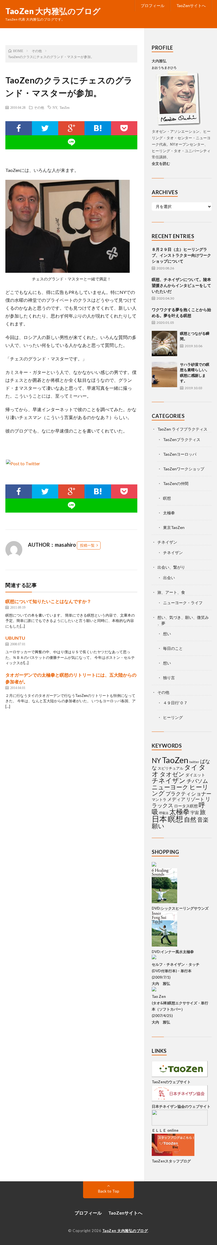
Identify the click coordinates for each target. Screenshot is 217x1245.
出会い (169, 577)
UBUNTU (15, 638)
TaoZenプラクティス (181, 439)
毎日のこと (173, 648)
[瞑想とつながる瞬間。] (164, 343)
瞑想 (167, 498)
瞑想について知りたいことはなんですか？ (48, 601)
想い (167, 633)
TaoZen (65, 107)
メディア (176, 799)
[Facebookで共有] (18, 128)
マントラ (159, 799)
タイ (191, 767)
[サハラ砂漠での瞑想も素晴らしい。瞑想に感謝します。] (164, 374)
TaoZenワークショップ (183, 468)
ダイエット (195, 774)
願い (158, 826)
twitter (194, 762)
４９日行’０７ (175, 702)
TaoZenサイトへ (191, 5)
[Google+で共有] (71, 128)
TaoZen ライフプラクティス (182, 429)
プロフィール (152, 5)
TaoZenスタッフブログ (171, 1161)
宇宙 (194, 812)
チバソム (197, 780)
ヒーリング (173, 717)
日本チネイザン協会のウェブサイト (181, 1106)
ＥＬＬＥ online (165, 1130)
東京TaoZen (174, 527)
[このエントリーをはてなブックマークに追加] (97, 128)
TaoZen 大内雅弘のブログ (53, 11)
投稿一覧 (87, 545)
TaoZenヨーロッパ (179, 454)
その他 (39, 107)
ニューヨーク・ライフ (183, 602)
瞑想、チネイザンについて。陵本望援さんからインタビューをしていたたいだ (181, 285)
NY (55, 107)
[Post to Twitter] (22, 463)
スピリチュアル (170, 768)
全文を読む (161, 163)
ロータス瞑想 (186, 805)
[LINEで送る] (71, 142)
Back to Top (108, 1191)
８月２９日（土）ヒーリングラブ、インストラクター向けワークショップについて (181, 255)
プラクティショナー (188, 793)
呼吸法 (163, 813)
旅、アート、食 (171, 592)
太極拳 (169, 512)
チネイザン (167, 542)
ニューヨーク (170, 787)
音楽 (203, 819)
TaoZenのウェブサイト (171, 1082)
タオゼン (172, 774)
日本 (159, 818)
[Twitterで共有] (45, 128)
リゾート (195, 799)
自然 (190, 819)
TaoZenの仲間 (175, 483)
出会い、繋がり (171, 567)
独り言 (169, 677)
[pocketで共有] (124, 128)
